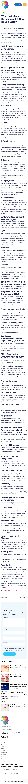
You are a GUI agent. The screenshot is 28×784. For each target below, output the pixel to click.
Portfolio (3, 750)
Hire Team (3, 748)
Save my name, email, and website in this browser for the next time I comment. (14, 649)
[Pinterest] (19, 590)
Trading (3, 746)
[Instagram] (11, 590)
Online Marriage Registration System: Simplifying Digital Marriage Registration (18, 706)
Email (4, 636)
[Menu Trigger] (25, 4)
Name (5, 629)
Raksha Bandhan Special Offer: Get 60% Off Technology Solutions (17, 676)
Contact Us (18, 4)
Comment (6, 617)
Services (3, 742)
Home (2, 740)
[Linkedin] (16, 590)
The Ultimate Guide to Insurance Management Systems (22, 597)
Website (5, 642)
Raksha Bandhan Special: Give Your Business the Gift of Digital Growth (18, 667)
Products (3, 754)
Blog (2, 756)
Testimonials (4, 752)
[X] (14, 590)
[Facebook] (9, 590)
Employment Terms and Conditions (10, 761)
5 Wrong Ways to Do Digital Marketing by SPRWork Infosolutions (5, 597)
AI (1, 744)
